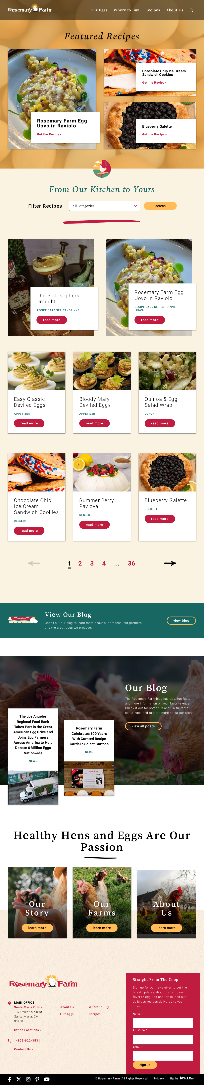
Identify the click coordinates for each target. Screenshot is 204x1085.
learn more (37, 928)
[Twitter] (18, 1079)
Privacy (159, 1078)
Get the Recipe (49, 134)
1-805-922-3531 (27, 1040)
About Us (174, 10)
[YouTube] (47, 1079)
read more (51, 320)
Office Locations (27, 1030)
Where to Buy (126, 10)
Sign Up (144, 1065)
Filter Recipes (45, 206)
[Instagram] (28, 1079)
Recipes (152, 10)
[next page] (169, 563)
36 (131, 563)
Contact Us (23, 1049)
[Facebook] (9, 1079)
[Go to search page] (191, 10)
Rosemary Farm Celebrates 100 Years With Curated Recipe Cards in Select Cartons (89, 736)
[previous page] (34, 563)
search (160, 206)
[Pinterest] (37, 1079)
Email (138, 1046)
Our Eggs (99, 10)
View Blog (181, 620)
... (117, 563)
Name (138, 1014)
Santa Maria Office (28, 1007)
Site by (174, 1078)
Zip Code (140, 1030)
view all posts (143, 726)
